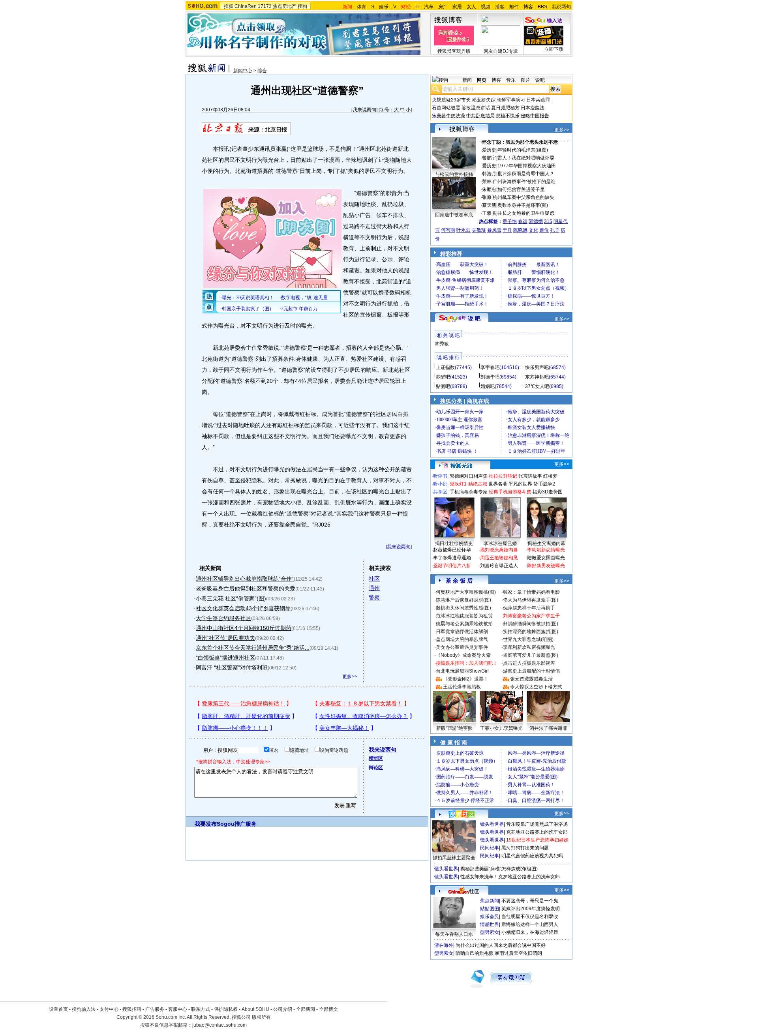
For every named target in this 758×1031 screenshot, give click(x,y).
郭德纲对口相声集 (469, 476)
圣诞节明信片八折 (452, 565)
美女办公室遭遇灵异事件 (462, 647)
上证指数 (445, 367)
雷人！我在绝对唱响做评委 (525, 158)
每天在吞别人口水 (454, 934)
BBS (542, 6)
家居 (457, 6)
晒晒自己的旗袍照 (474, 953)
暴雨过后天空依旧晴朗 (518, 953)
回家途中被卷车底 (454, 214)
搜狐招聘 (131, 1009)
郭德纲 (536, 221)
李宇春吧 (489, 367)
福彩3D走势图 (548, 492)
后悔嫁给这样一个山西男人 (529, 924)
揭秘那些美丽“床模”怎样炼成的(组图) (499, 869)
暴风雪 (494, 230)
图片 (525, 80)
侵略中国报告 (535, 115)
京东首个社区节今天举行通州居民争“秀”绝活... (253, 648)
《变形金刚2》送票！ (465, 679)
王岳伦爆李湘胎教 (462, 687)
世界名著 (497, 484)
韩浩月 (489, 173)
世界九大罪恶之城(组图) (528, 639)
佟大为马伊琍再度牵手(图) (530, 600)
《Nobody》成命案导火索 (463, 655)
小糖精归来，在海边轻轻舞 (529, 932)
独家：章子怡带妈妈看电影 (531, 592)
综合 (262, 70)
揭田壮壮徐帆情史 (454, 543)
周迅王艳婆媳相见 (499, 557)
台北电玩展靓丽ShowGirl (462, 671)
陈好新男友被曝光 (546, 565)
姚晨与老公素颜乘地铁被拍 (464, 623)
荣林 (487, 181)
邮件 (514, 6)
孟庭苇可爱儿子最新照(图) (530, 655)
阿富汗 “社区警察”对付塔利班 (232, 667)
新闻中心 (242, 70)
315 (548, 221)
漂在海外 (443, 945)
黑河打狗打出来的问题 (525, 848)
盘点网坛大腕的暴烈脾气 (462, 639)
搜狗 (302, 6)
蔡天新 (489, 205)
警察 (374, 597)
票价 (544, 230)
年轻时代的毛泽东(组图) (522, 150)
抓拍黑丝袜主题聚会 (454, 857)
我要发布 (206, 824)
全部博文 (328, 1009)
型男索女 (489, 932)
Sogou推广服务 (237, 824)
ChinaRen (246, 6)
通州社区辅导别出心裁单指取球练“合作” (245, 578)
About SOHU (255, 1009)
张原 (487, 197)
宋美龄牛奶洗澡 (448, 115)
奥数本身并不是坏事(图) (522, 205)
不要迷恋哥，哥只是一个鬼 (529, 901)
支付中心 (108, 1009)
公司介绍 (282, 1009)
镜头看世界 (492, 824)
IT (417, 6)
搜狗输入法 (84, 1009)
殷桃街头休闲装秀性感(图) (463, 608)
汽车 (428, 6)
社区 (374, 578)
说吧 (540, 80)
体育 (361, 6)
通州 (374, 588)
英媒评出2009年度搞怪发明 (530, 908)
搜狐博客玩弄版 (454, 51)
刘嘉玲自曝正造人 (499, 565)
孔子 (554, 230)
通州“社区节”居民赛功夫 (225, 638)
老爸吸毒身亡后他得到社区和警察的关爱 (245, 588)
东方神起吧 (537, 377)
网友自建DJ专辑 (501, 51)
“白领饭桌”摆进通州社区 (225, 657)
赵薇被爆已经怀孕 (452, 550)
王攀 (487, 213)
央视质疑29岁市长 (451, 100)
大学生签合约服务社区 (223, 618)
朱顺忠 (489, 189)
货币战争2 (544, 484)
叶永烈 (463, 230)
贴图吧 (443, 386)
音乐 (511, 80)
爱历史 (489, 150)
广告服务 (154, 1009)
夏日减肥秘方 (505, 108)
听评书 (440, 476)
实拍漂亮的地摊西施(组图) (530, 631)
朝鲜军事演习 (511, 100)
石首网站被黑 (446, 108)
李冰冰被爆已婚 (500, 543)
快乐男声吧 (537, 367)
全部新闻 (305, 1009)
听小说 (440, 484)
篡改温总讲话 (476, 108)
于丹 (507, 230)
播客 (500, 6)
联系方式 (200, 1009)
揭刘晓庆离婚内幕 (499, 550)
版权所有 (261, 1017)
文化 (533, 230)
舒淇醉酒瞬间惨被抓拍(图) (530, 623)
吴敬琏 (479, 230)
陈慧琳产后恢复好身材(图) (463, 600)
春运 (522, 221)
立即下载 (553, 49)
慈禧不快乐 (508, 115)
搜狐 (228, 6)
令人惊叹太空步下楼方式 (536, 687)
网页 (481, 80)
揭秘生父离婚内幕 (546, 543)
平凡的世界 (520, 484)
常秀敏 (442, 344)
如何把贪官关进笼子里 (521, 189)
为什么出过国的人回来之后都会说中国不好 (501, 945)
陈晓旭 (520, 230)
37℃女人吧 (537, 386)
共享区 (440, 492)
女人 (471, 6)
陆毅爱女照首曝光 (546, 557)
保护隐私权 (226, 1009)
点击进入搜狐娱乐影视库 (529, 663)
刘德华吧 (489, 377)
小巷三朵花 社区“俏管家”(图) (231, 598)
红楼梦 (550, 476)
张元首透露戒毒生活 (531, 679)
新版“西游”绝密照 (454, 728)
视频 (485, 6)
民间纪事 (489, 848)
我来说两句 (364, 109)
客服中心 (177, 1009)
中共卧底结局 (480, 115)
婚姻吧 (487, 386)
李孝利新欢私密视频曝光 (529, 647)
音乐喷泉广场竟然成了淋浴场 (537, 824)
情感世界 (489, 924)
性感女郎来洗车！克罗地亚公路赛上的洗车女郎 (510, 876)
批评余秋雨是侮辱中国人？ (525, 173)
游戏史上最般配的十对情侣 (531, 671)
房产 (443, 6)
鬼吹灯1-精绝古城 (468, 484)
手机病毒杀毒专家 (469, 492)
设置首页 (58, 1009)
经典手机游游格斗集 (510, 492)
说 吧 (474, 318)
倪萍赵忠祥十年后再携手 (529, 608)
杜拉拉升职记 (503, 476)
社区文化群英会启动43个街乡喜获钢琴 (243, 608)
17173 (265, 6)
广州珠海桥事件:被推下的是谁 (524, 181)
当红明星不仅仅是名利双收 (529, 916)
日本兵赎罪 (538, 100)
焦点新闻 (489, 901)
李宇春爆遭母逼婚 (452, 557)
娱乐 (383, 6)
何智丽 (448, 230)
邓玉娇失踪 (483, 100)
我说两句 (561, 6)
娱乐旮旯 (489, 916)
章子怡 (510, 221)
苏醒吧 (443, 377)
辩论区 (376, 767)
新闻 (467, 80)
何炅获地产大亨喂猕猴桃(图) (466, 592)
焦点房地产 (284, 6)
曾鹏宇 (489, 158)
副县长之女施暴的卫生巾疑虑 (523, 213)
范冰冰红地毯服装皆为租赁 (464, 616)
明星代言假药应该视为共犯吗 (532, 856)
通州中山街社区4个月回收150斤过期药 (243, 628)
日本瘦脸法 (532, 108)
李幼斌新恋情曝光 (546, 550)
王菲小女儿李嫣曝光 (501, 728)
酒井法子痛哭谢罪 (548, 728)
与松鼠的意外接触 (454, 174)
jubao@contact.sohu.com (219, 1025)
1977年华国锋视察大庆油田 (526, 166)
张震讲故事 (530, 476)
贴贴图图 (489, 908)
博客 (528, 6)
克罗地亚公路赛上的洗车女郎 (537, 832)
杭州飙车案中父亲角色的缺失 (523, 197)
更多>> (349, 676)
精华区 (376, 758)
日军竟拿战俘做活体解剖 (462, 631)
